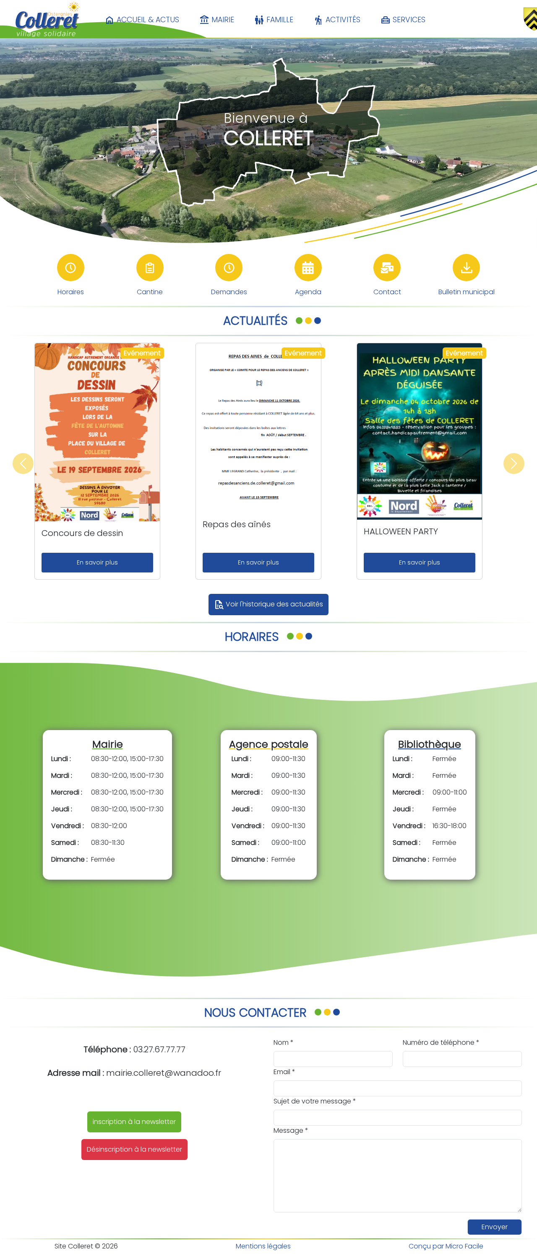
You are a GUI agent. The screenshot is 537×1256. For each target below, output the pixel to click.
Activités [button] (336, 20)
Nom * (284, 1042)
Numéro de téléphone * (441, 1042)
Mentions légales (263, 1246)
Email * (284, 1072)
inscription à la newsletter (134, 1122)
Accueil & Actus (141, 20)
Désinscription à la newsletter (134, 1149)
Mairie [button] (216, 20)
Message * (291, 1130)
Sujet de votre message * (315, 1101)
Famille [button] (273, 20)
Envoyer (495, 1227)
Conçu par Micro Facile (446, 1246)
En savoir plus (97, 562)
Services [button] (403, 20)
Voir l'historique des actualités (268, 605)
